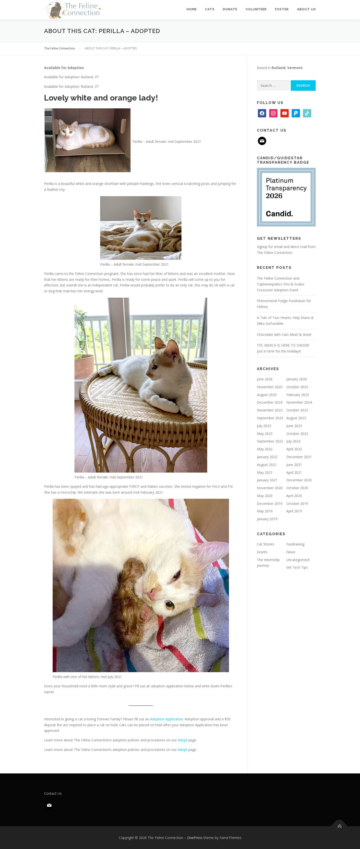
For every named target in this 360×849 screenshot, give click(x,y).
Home (192, 9)
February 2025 (297, 394)
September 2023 (270, 418)
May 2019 (265, 511)
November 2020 (270, 488)
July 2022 (293, 441)
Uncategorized (297, 559)
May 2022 (265, 449)
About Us (306, 9)
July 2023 (264, 425)
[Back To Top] (339, 826)
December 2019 (269, 503)
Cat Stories (265, 544)
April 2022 (294, 449)
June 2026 (265, 379)
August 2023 (296, 418)
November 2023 (270, 410)
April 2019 (294, 511)
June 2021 (294, 464)
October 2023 (297, 410)
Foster (282, 9)
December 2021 (299, 456)
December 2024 (269, 402)
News (290, 552)
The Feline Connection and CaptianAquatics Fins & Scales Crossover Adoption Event (280, 284)
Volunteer (256, 9)
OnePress (195, 837)
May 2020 (265, 495)
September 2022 (270, 441)
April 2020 (294, 495)
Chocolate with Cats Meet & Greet (284, 334)
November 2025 (270, 387)
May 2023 (265, 433)
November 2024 (299, 402)
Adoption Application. (167, 719)
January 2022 (267, 456)
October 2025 (297, 387)
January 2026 (296, 379)
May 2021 (265, 472)
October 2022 (297, 433)
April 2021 (294, 472)
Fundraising (295, 544)
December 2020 (299, 480)
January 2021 (267, 480)
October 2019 (297, 503)
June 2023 (294, 425)
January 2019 (267, 519)
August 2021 (267, 464)
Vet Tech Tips (297, 567)
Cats (210, 9)
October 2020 (297, 488)
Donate (230, 9)
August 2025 (267, 394)
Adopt (182, 740)
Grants (262, 552)
